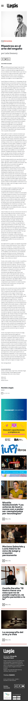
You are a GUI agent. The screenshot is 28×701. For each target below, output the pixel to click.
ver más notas (6, 393)
